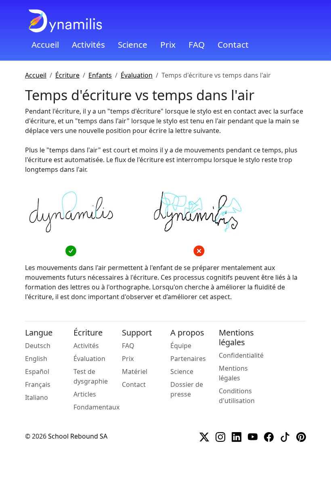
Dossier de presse (186, 389)
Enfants (100, 75)
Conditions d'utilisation (237, 395)
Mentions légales (233, 373)
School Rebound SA (77, 436)
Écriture (67, 75)
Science (132, 44)
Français (37, 384)
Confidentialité (241, 355)
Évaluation (137, 75)
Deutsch (37, 345)
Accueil (45, 44)
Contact (233, 44)
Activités (88, 44)
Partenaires (188, 358)
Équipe (180, 345)
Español (37, 371)
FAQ (197, 44)
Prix (168, 44)
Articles (84, 394)
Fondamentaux (96, 407)
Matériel (134, 371)
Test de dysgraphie (90, 376)
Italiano (36, 397)
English (36, 358)
